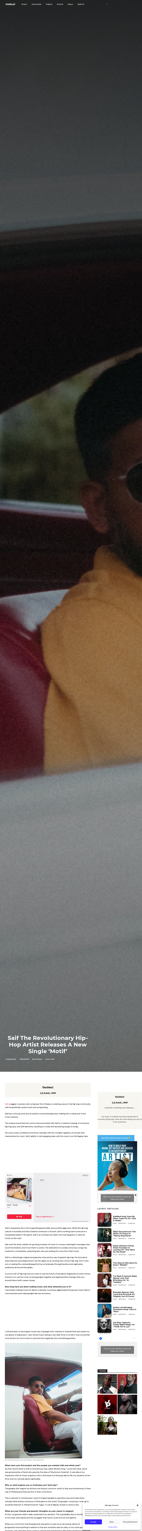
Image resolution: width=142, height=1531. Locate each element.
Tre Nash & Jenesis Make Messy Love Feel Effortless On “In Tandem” (125, 1279)
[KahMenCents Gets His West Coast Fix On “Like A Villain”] (104, 1220)
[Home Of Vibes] (107, 1405)
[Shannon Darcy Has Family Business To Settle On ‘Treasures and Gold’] (107, 1425)
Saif (6, 1104)
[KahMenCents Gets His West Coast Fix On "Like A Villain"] (127, 1384)
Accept (93, 1522)
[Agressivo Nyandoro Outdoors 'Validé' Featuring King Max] (127, 1405)
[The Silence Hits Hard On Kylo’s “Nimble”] (104, 1265)
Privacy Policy (112, 1527)
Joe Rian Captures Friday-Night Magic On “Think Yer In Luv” (124, 1325)
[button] (137, 1505)
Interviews (11, 1059)
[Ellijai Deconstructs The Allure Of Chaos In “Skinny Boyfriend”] (104, 1235)
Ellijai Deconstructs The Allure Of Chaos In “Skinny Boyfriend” (124, 1234)
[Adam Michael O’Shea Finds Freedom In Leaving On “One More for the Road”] (104, 1250)
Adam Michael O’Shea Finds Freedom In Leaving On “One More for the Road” (124, 1249)
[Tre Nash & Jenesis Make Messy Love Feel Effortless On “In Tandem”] (104, 1280)
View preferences (130, 1522)
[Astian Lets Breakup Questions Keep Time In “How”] (104, 1311)
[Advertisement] (48, 1156)
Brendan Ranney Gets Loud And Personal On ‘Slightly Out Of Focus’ (124, 1294)
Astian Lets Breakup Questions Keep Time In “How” (124, 1309)
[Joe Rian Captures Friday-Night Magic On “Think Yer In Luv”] (104, 1326)
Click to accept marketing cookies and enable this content (117, 1198)
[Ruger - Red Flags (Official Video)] (107, 1384)
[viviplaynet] (10, 4)
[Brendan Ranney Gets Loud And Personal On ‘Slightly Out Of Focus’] (104, 1296)
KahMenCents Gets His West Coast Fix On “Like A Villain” (124, 1218)
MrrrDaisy (38, 1059)
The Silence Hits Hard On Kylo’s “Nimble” (125, 1264)
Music (115, 1223)
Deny (112, 1522)
